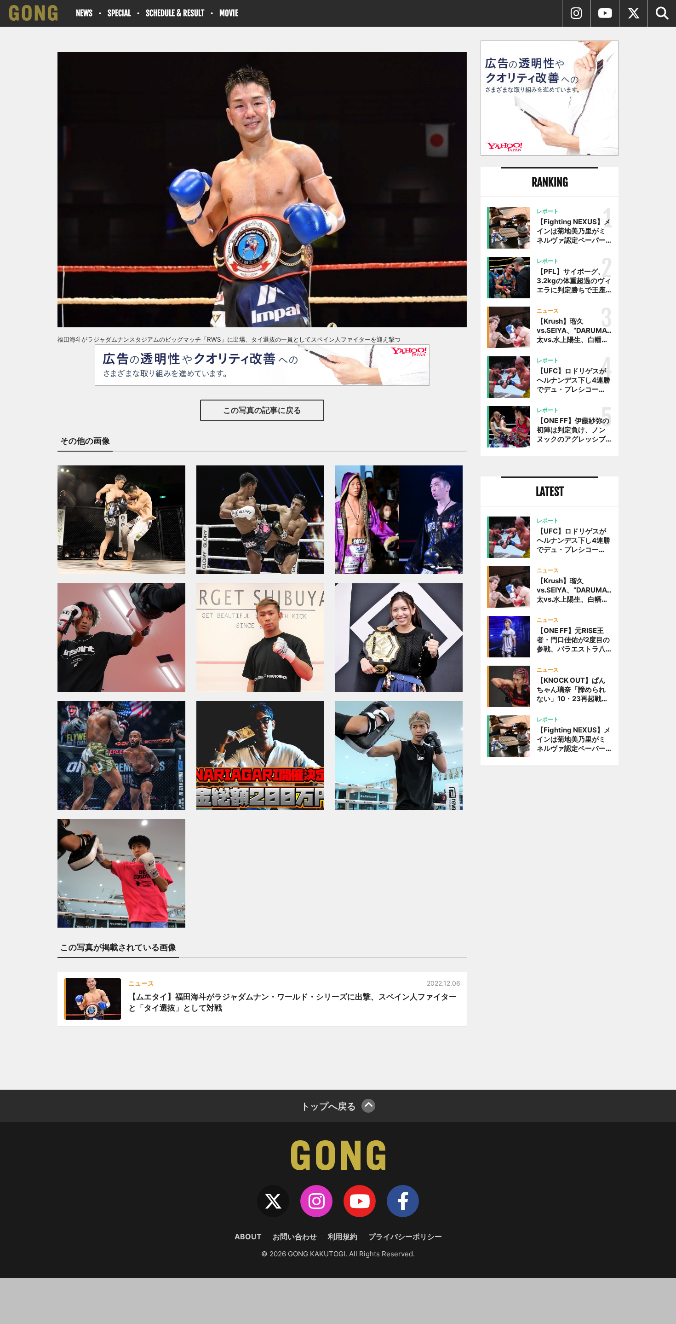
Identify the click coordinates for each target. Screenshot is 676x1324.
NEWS (84, 13)
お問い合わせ (295, 1236)
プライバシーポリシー (405, 1236)
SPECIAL (119, 13)
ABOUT (248, 1236)
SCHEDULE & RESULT (175, 13)
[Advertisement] (550, 924)
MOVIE (228, 13)
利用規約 (342, 1236)
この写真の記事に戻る (262, 410)
